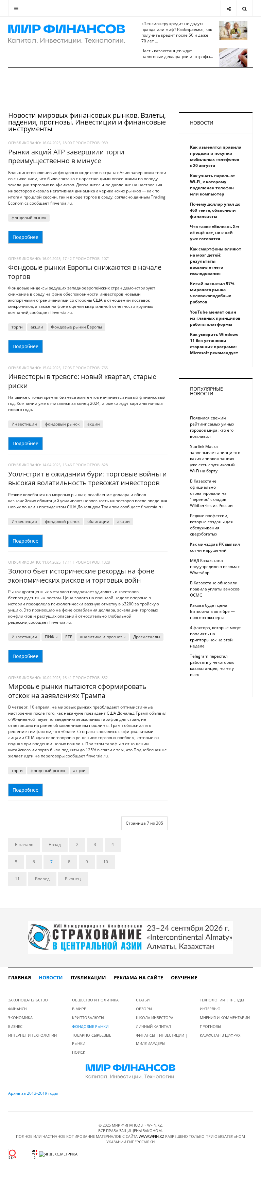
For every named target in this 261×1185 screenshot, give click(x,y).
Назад (55, 844)
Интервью (210, 1008)
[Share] (229, 8)
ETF (68, 637)
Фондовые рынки (90, 1026)
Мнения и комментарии (225, 1017)
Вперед (42, 879)
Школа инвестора (154, 1017)
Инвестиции (24, 424)
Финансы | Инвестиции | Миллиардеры (161, 1039)
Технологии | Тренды (222, 999)
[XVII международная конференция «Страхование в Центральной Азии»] (130, 937)
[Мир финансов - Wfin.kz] (66, 33)
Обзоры (144, 1008)
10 (105, 862)
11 (17, 879)
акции (37, 327)
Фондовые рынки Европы (76, 327)
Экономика (20, 1017)
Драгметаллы (146, 637)
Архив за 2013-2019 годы (33, 1093)
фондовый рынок (29, 218)
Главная (19, 977)
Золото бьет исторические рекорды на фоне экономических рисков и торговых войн (81, 575)
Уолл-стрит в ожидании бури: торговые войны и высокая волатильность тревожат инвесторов (87, 478)
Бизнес (15, 1026)
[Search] (245, 8)
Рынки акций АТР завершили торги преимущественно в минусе (66, 156)
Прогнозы (210, 1026)
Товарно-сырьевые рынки (91, 1039)
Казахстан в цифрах (220, 1035)
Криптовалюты (88, 1017)
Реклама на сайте (138, 977)
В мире (79, 1008)
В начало (24, 844)
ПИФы (51, 637)
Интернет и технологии (32, 1035)
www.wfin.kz (151, 1136)
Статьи (143, 999)
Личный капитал (153, 1026)
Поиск (78, 1052)
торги (17, 327)
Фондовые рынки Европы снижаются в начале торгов (84, 272)
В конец (73, 879)
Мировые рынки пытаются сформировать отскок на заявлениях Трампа (77, 691)
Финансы (17, 1008)
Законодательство (28, 999)
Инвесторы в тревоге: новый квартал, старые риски (82, 381)
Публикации (88, 977)
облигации (98, 521)
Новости (51, 977)
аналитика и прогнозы (102, 637)
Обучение (184, 977)
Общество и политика (95, 999)
